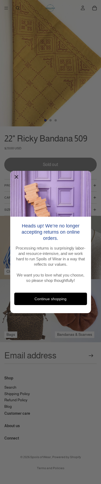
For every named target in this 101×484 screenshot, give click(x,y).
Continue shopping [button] (50, 299)
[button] (16, 177)
